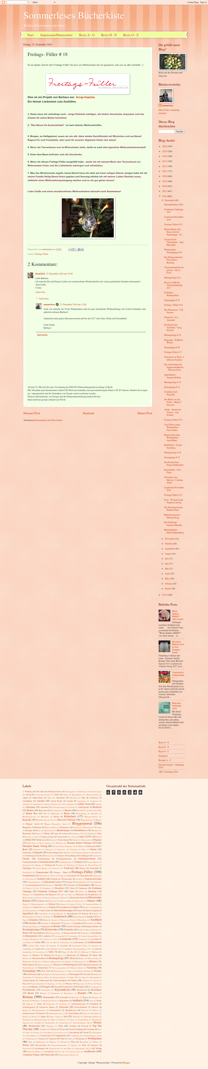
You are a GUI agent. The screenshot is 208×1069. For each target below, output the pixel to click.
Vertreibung (30, 1038)
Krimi (56, 926)
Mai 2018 (74, 952)
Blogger (99, 820)
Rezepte (82, 993)
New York (46, 971)
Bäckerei (37, 833)
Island (52, 907)
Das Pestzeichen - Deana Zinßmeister (174, 463)
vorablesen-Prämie (31, 1054)
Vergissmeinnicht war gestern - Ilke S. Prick (174, 270)
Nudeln (96, 974)
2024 (164, 156)
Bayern (68, 810)
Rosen (85, 997)
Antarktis (26, 804)
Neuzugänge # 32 (172, 457)
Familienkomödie (30, 862)
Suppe (43, 1016)
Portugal (45, 986)
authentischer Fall (81, 1048)
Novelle (87, 974)
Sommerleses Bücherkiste (73, 14)
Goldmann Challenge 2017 (173, 211)
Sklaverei (84, 1010)
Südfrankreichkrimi (91, 1016)
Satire (39, 1003)
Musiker (81, 958)
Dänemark (91, 846)
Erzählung (71, 855)
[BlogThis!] (73, 249)
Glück (72, 888)
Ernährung (29, 855)
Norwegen (74, 974)
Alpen (49, 797)
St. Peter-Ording (72, 1013)
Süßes (53, 1019)
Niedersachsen (59, 971)
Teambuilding (83, 1019)
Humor (91, 900)
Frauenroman (42, 872)
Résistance (36, 1000)
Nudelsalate (27, 977)
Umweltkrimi (48, 1032)
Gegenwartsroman (93, 878)
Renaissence (68, 993)
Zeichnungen (40, 1048)
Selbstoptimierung (39, 1010)
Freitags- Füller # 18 (173, 304)
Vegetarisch (60, 1035)
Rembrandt (55, 993)
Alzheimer (94, 797)
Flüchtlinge (27, 868)
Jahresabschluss (31, 910)
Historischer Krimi (77, 897)
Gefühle (79, 879)
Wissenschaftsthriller (58, 1045)
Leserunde (94, 939)
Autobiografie (83, 807)
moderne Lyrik (74, 1051)
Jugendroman (72, 913)
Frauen (82, 868)
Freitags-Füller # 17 (173, 352)
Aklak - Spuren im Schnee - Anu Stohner (172, 412)
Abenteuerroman (54, 791)
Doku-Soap (31, 843)
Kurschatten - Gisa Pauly (172, 471)
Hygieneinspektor (38, 904)
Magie (64, 952)
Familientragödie (65, 862)
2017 (164, 191)
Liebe (37, 942)
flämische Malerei (34, 1051)
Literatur (95, 945)
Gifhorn (29, 888)
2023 (164, 161)
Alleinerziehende (92, 794)
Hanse (62, 894)
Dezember (170, 200)
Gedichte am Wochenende (61, 878)
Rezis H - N (109, 35)
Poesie (90, 983)
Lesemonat (66, 939)
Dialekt (75, 840)
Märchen (93, 961)
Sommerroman (29, 1013)
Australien (44, 807)
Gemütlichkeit (81, 882)
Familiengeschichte (87, 858)
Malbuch (95, 952)
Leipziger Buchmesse (31, 939)
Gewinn (58, 884)
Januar (168, 588)
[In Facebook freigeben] (79, 249)
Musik (72, 958)
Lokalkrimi (27, 949)
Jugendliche (43, 913)
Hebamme (80, 894)
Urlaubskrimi (97, 1032)
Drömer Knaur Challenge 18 (64, 846)
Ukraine (36, 1032)
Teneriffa (37, 1022)
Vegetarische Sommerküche (178, 675)
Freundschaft (28, 875)
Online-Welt (73, 977)
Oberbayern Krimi (42, 977)
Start (30, 35)
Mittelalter (84, 955)
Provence (80, 986)
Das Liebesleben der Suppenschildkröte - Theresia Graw (173, 367)
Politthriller (34, 986)
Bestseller (94, 813)
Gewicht (48, 885)
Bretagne (29, 830)
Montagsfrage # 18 (172, 452)
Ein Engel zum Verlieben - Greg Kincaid (173, 327)
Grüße (71, 891)
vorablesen (89, 1051)
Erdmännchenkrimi (81, 852)
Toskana (53, 1029)
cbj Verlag (97, 1048)
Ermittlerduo (97, 852)
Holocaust (52, 901)
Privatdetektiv (66, 986)
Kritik (80, 929)
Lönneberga (40, 952)
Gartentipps (97, 875)
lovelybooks (49, 1051)
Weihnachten (95, 1038)
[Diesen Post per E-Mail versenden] (70, 249)
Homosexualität (65, 901)
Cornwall (60, 836)
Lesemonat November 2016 (174, 489)
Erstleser (60, 855)
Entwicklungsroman (55, 852)
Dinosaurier (85, 840)
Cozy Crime (71, 837)
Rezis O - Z (130, 35)
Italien (75, 907)
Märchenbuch (28, 964)
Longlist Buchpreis (51, 949)
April (167, 573)
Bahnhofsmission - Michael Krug (172, 516)
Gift (37, 888)
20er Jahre (40, 791)
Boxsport (98, 827)
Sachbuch (77, 1000)
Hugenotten (79, 901)
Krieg (99, 923)
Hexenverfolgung (51, 897)
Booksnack (64, 827)
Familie (26, 858)
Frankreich (69, 868)
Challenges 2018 (77, 833)
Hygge (25, 904)
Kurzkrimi (85, 933)
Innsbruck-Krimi (92, 904)
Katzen (40, 916)
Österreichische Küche (67, 1055)
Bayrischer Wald (95, 810)
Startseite (88, 413)
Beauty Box (31, 813)
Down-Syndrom (46, 843)
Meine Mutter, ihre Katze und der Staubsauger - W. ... (174, 232)
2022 (164, 166)
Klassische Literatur (50, 920)
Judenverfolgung (92, 910)
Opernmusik (94, 977)
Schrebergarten (29, 1007)
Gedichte (41, 878)
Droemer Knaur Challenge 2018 (82, 842)
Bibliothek (45, 816)
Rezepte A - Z (165, 760)
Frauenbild (94, 868)
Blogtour (37, 827)
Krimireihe (51, 929)
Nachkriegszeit (71, 964)
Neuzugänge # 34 (172, 347)
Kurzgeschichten (70, 933)
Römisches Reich (50, 1000)
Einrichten (61, 849)
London (38, 948)
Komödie (44, 923)
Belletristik (55, 813)
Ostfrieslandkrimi (60, 980)
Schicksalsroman (78, 1003)
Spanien (42, 1013)
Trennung (91, 1029)
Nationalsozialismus (91, 964)
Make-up (84, 952)
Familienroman (47, 861)
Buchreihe (27, 833)
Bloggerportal (82, 823)
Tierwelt (84, 1026)
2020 (164, 176)
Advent (29, 794)
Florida (81, 865)
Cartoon (65, 833)
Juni (167, 563)
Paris (25, 983)
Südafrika (76, 1016)
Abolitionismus (96, 791)
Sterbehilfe (95, 1013)
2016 (164, 196)
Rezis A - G (87, 35)
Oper (84, 977)
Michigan (58, 955)
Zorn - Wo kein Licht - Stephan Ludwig (174, 501)
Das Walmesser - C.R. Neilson (173, 311)
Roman (28, 996)
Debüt (28, 839)
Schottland (94, 1003)
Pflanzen (69, 983)
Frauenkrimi (27, 872)
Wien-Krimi (84, 1042)
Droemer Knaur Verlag (35, 846)
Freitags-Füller (41, 253)
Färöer (53, 875)
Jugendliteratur (57, 913)
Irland (36, 907)
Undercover (60, 1032)
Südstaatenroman (40, 1019)
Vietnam (41, 1038)
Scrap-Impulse (85, 97)
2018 (164, 186)
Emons (93, 849)
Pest (60, 983)
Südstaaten (27, 1019)
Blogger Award (32, 823)
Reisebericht (82, 989)
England (38, 852)
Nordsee (98, 970)
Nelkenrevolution (76, 967)
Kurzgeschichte (54, 933)
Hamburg (92, 891)
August (168, 553)
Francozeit (55, 868)
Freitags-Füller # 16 (173, 419)
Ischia (44, 907)
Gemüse (69, 882)
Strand (34, 1016)
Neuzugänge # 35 (172, 300)
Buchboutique (63, 830)
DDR (81, 836)
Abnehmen (82, 791)
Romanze (75, 997)
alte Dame (68, 1048)
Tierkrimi (73, 1026)
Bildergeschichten (91, 816)
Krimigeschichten (91, 926)
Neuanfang (92, 967)
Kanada (85, 913)
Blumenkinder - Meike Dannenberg (174, 531)
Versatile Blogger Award (92, 1035)
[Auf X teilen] (76, 249)
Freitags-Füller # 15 (173, 494)
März (167, 578)
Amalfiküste (27, 801)
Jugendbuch (28, 913)
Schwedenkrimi (80, 1007)
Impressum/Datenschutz (56, 35)
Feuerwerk (27, 865)
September (170, 548)
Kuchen (96, 929)
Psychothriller (29, 989)
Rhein (96, 993)
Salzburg (29, 1004)
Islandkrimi (64, 907)
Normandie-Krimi (59, 974)
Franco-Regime (41, 868)
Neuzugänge (29, 971)
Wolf (84, 1045)
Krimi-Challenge (74, 926)
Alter (83, 797)
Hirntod (64, 897)
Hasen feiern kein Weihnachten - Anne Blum (172, 437)
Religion (43, 993)
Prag (56, 986)
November (170, 538)
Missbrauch (71, 955)
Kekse (48, 916)
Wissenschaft (40, 1045)
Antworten (40, 292)
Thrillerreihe (34, 1025)
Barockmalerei (56, 810)
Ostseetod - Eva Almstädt (171, 319)
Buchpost (95, 830)
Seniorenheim (55, 1010)
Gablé (61, 875)
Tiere (60, 1025)
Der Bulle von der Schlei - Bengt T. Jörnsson (173, 402)
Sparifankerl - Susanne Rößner (172, 376)
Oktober (169, 543)
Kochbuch (96, 919)
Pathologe (51, 983)
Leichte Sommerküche (90, 936)
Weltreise (52, 1042)
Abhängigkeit (70, 791)
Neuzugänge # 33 (172, 387)
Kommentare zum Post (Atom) (49, 420)
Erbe (69, 852)
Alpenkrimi (60, 797)
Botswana (76, 827)
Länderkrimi (27, 952)
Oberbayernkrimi (59, 977)
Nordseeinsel (32, 974)
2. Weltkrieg (27, 791)
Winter (26, 1045)
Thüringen (50, 1026)
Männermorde (80, 961)
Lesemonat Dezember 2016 (174, 218)
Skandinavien (70, 1010)
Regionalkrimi (62, 989)
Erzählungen (84, 855)
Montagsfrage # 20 (172, 334)
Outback (86, 980)
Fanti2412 (40, 273)
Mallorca (36, 955)
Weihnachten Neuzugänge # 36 (173, 251)
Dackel (99, 837)
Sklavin (95, 1010)
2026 (164, 146)
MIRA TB (53, 952)
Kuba (88, 929)
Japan (79, 910)
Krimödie (68, 929)
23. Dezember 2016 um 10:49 (59, 273)
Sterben (25, 1016)
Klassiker (34, 919)
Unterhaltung (74, 1032)
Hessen (38, 897)
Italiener (86, 907)
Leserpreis (83, 939)
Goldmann (82, 888)
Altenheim (73, 797)
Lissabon (64, 945)
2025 (164, 151)
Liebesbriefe (65, 942)
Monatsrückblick (39, 958)
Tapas (72, 1019)
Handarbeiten (39, 894)
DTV (89, 836)
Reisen (31, 992)
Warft (70, 1038)
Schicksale (63, 1004)
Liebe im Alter (51, 942)
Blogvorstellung (51, 827)
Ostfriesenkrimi (29, 980)
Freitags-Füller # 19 (173, 224)
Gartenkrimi (85, 875)
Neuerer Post (31, 413)
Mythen (68, 961)
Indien (72, 904)
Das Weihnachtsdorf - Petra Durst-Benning (174, 260)
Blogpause (27, 827)
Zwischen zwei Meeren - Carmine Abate (173, 480)
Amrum (70, 801)
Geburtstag (30, 879)
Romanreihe (48, 997)
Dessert (52, 840)
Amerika (41, 800)
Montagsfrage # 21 (172, 277)
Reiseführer (96, 989)
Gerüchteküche (96, 882)
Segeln (25, 1010)
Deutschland (63, 839)
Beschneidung (81, 813)
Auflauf (99, 804)
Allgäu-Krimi (37, 797)
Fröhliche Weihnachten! (171, 294)
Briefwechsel (49, 830)
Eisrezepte (74, 849)
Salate (99, 1000)
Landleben (46, 936)
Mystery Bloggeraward (53, 961)
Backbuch (97, 807)
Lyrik (96, 948)
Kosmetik (56, 923)
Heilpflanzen (93, 894)
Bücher (47, 833)
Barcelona (43, 810)
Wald (62, 1038)
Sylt (65, 1016)
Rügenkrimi (64, 1000)
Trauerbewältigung (76, 1029)
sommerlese (49, 304)
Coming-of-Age (46, 836)
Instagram (163, 755)
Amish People (56, 801)
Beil (45, 813)
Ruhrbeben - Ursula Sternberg (173, 446)
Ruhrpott (95, 997)
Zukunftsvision (54, 1048)
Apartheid (36, 804)
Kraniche (66, 923)
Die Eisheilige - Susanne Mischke (173, 524)
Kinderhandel (79, 916)
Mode (95, 955)
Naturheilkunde (28, 967)
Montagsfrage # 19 (172, 382)
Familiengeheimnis (64, 858)
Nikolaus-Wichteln (84, 971)
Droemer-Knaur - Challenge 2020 (171, 766)
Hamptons (26, 894)
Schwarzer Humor (47, 1007)
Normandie (45, 974)
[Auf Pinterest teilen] (82, 249)
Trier (100, 1029)
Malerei (25, 955)
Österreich (49, 1054)
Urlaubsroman (46, 1035)
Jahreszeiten (45, 910)
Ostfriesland (44, 980)
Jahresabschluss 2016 (173, 204)
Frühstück (43, 875)
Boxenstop (87, 827)
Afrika (56, 794)
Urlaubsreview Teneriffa (170, 393)
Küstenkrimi (31, 935)
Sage (91, 1000)
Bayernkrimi (81, 810)
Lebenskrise (73, 936)
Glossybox (59, 888)
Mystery (38, 961)
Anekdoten (94, 801)
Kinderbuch (60, 916)
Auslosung (30, 807)
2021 (164, 171)
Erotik (39, 855)
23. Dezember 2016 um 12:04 (73, 304)
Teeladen (95, 1019)
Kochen (32, 923)
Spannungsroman (55, 1013)
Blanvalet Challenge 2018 (176, 705)
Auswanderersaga (58, 807)
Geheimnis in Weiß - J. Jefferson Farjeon (174, 358)
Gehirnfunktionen (34, 882)
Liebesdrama (78, 942)
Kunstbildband (39, 933)
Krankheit (78, 923)
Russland (26, 1000)
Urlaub (85, 1032)
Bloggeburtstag (86, 820)
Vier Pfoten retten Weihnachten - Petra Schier (172, 427)
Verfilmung (75, 1035)
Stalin (85, 1013)
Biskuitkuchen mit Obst (45, 820)
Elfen (84, 849)
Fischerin (59, 865)
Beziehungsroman (29, 816)
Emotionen (27, 852)
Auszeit (71, 807)
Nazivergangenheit (59, 967)
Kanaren (95, 913)
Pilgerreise (80, 983)
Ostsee (74, 980)
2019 (164, 181)
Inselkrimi (26, 907)
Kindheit (90, 916)
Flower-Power (93, 865)
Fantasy (78, 861)
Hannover (53, 894)
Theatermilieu (50, 1022)
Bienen (56, 816)
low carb (61, 1051)
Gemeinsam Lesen (52, 881)
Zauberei (94, 1045)
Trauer (62, 1029)
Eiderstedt (37, 849)
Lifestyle (53, 945)
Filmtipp (38, 865)
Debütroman (41, 839)
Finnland (48, 865)
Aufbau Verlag (84, 803)
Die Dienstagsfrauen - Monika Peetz (174, 509)
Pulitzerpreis (45, 990)
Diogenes (97, 839)
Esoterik (96, 855)
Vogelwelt (52, 1038)
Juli (167, 558)
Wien (73, 1042)
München (57, 964)
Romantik (64, 997)
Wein (30, 1042)
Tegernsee (26, 1022)
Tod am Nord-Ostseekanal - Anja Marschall (173, 242)
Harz (70, 894)
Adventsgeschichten (42, 794)
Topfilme (43, 1029)
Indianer (62, 904)
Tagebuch (62, 1019)
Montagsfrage (56, 958)
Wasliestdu (79, 1038)
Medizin (47, 955)
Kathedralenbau (28, 916)
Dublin (80, 846)
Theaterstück (64, 1022)
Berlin (67, 813)
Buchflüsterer (81, 830)
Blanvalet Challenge (66, 819)
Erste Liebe (49, 855)
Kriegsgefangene (32, 926)
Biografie (27, 819)
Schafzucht (50, 1004)
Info (80, 904)
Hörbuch (52, 904)
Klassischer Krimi (68, 920)
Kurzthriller (97, 933)
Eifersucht (49, 849)
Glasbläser (46, 888)
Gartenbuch (71, 875)
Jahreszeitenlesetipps (63, 910)
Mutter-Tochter (93, 958)
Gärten (81, 891)
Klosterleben (82, 920)
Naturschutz (43, 967)
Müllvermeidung (43, 964)
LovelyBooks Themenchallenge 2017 (76, 949)
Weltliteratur (40, 1042)
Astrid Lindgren (68, 804)
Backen (30, 810)
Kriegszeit (46, 926)
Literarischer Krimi (79, 945)
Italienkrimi (97, 907)
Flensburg (70, 865)
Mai (167, 568)
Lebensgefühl (60, 936)
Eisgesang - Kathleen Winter (173, 341)
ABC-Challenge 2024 (168, 771)
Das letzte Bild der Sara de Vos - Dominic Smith (178, 647)
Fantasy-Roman (93, 862)
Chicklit (90, 833)
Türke (28, 1032)
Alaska (65, 794)
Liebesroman (95, 942)
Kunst (25, 932)
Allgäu (25, 797)
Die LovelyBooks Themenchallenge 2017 (173, 285)
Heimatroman (28, 897)
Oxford (95, 980)
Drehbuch (59, 843)
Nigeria (70, 971)
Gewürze (98, 885)
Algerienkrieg (77, 794)
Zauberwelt (27, 1048)
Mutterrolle (27, 961)
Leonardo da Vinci (49, 939)
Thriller (97, 1022)
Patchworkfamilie (37, 983)
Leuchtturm (27, 942)
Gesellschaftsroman (34, 885)
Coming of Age (31, 837)
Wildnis (95, 1042)
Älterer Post (144, 413)
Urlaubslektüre (31, 1035)
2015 (164, 594)
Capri (56, 833)
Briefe (38, 830)
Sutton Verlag (54, 1016)
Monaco (26, 958)
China (99, 833)
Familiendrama (44, 858)
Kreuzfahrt (89, 923)
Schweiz (94, 1007)
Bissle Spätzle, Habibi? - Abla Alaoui (177, 615)
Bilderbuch (70, 816)
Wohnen (74, 1045)
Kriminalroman (31, 929)
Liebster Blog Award (36, 945)
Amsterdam (81, 801)
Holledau (41, 900)
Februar (169, 583)
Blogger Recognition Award (55, 824)
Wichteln (63, 1042)
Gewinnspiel (84, 884)
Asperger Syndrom (51, 804)
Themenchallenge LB (81, 1022)
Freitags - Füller (60, 872)
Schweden (63, 1006)
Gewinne (71, 885)
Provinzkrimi (94, 987)
